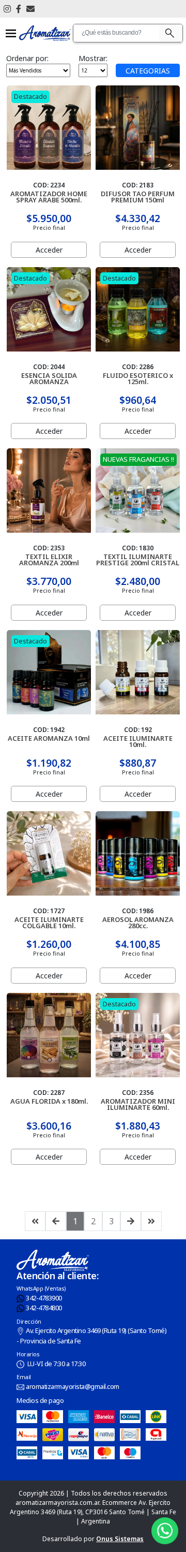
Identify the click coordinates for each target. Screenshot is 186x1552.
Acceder (49, 250)
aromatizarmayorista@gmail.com (72, 1386)
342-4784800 (44, 1307)
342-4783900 (44, 1297)
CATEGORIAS (148, 71)
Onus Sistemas (120, 1538)
